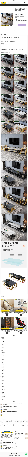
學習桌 (18, 420)
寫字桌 (21, 420)
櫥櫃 (23, 421)
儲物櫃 (2, 364)
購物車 (15, 445)
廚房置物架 (3, 394)
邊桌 (2, 347)
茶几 (2, 345)
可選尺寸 (16, 17)
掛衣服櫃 (7, 421)
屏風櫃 (2, 338)
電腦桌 (2, 389)
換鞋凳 (2, 359)
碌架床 (2, 373)
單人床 (13, 420)
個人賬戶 (16, 442)
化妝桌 (2, 366)
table (1, 420)
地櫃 (15, 420)
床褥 (2, 369)
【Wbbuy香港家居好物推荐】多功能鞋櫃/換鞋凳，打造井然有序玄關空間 (19, 434)
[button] (12, 14)
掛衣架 (2, 372)
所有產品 (2, 355)
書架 (17, 421)
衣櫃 (2, 375)
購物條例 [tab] (5, 34)
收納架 (10, 421)
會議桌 (2, 383)
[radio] (17, 14)
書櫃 (21, 421)
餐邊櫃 (2, 399)
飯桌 (13, 425)
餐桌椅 (2, 397)
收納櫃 (12, 421)
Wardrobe (7, 420)
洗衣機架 (3, 396)
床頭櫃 (2, 370)
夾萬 (2, 377)
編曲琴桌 (3, 386)
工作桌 (1, 421)
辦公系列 (2, 376)
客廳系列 (2, 337)
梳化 (2, 344)
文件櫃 (2, 380)
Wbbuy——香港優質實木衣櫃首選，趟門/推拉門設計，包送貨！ (19, 437)
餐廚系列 (2, 392)
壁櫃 (2, 393)
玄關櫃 (26, 421)
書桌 (19, 421)
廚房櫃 (4, 421)
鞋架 (4, 425)
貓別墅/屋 (3, 352)
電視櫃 (2, 348)
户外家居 (3, 341)
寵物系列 (2, 350)
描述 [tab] (1, 34)
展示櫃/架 (3, 339)
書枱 (15, 421)
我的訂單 (16, 446)
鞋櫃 (2, 362)
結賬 (15, 443)
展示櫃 (23, 420)
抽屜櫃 (2, 342)
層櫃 (26, 420)
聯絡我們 (16, 448)
